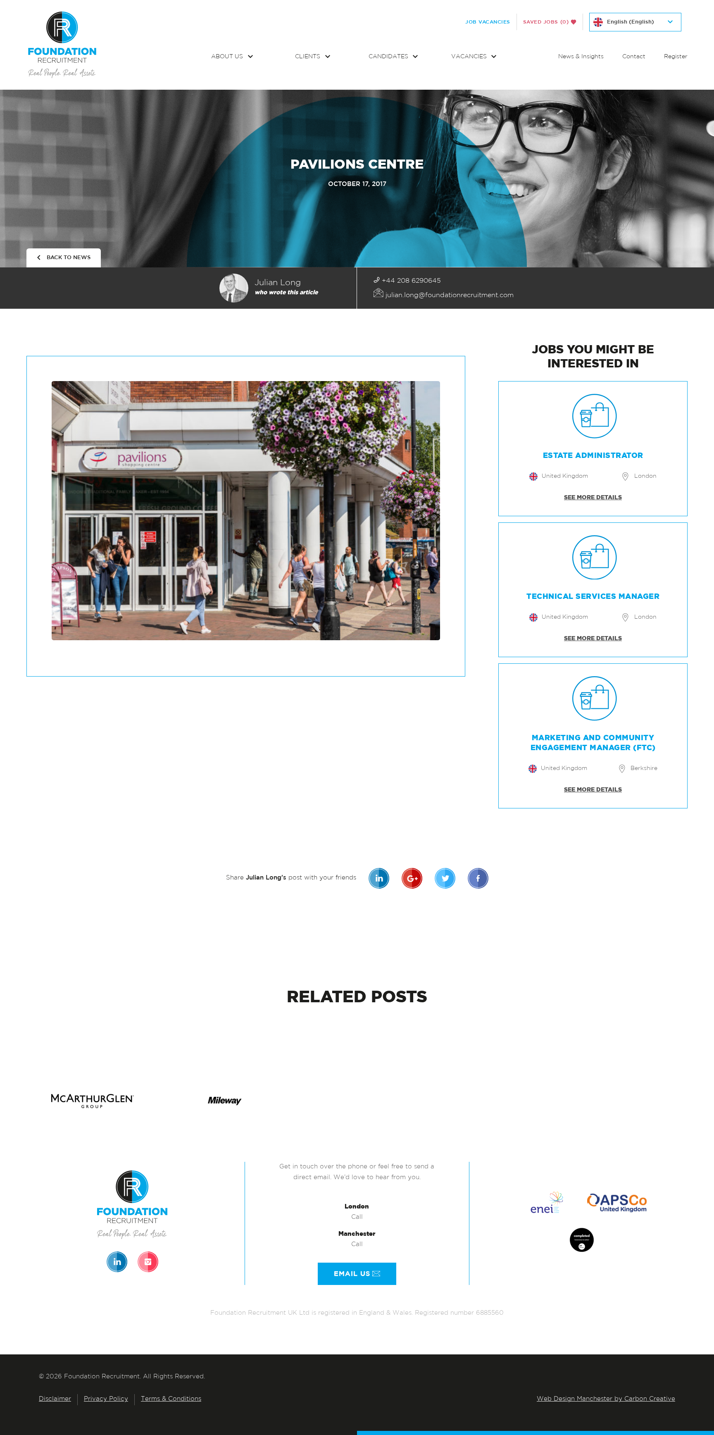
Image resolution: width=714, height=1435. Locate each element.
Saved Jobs (546, 21)
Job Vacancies (487, 21)
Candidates (389, 57)
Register (676, 57)
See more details (593, 498)
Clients (308, 57)
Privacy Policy (106, 1399)
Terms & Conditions (171, 1399)
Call (357, 1217)
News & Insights (581, 57)
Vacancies (469, 57)
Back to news (68, 257)
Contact (633, 57)
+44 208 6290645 (410, 281)
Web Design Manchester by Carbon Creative (606, 1399)
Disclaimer (55, 1399)
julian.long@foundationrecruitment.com (448, 295)
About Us (228, 57)
